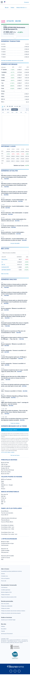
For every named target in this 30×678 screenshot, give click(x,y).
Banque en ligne (5, 541)
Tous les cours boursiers (7, 513)
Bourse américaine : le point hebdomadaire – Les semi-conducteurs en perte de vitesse (14, 239)
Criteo (2, 487)
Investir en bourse (5, 557)
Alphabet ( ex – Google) (7, 485)
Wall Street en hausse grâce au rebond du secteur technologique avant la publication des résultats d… (14, 193)
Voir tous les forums (15, 455)
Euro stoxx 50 (4, 494)
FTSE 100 (3, 498)
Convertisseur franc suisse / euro (9, 534)
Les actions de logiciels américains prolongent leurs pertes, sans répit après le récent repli (15, 385)
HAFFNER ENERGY (6, 269)
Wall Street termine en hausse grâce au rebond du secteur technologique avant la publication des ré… (14, 177)
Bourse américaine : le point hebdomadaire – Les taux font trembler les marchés (14, 200)
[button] (2, 2)
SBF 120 (3, 502)
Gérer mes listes (5, 273)
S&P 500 (3, 496)
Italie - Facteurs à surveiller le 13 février (11, 391)
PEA (2, 559)
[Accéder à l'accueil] (2, 7)
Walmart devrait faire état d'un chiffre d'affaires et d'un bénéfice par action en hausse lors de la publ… (14, 378)
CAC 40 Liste (4, 464)
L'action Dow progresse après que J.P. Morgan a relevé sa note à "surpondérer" (14, 357)
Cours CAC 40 (4, 514)
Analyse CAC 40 (5, 468)
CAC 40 (3, 264)
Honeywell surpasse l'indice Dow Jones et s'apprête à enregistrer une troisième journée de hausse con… (14, 324)
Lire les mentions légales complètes (8, 452)
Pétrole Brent (4, 259)
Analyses (18, 21)
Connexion (26, 2)
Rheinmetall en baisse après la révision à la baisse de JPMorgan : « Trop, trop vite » (14, 338)
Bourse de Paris (5, 462)
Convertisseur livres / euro (7, 532)
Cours (3, 21)
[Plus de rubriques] (27, 21)
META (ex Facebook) (6, 479)
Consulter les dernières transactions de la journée (12, 60)
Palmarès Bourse (5, 520)
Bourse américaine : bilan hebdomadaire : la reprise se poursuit (14, 213)
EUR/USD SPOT (5, 267)
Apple (2, 481)
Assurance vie (4, 548)
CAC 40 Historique (5, 466)
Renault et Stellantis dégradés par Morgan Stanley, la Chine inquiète (14, 396)
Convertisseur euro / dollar (7, 529)
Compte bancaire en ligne (7, 543)
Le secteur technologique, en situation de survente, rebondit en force (14, 226)
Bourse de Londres (5, 471)
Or (2, 262)
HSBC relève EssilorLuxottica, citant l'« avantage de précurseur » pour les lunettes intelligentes (14, 404)
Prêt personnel (4, 552)
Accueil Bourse (4, 511)
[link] (11, 571)
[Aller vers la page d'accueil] (4, 2)
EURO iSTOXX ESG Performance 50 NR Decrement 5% (14, 28)
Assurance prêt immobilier (7, 555)
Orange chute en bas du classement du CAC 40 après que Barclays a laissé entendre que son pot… (13, 316)
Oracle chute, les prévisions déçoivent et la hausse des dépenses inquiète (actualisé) (14, 419)
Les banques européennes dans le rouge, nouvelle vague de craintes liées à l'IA (14, 370)
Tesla (2, 483)
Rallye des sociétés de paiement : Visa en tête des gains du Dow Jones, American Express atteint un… (14, 412)
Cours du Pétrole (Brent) (7, 522)
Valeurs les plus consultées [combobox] (9, 252)
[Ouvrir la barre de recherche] (20, 2)
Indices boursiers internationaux (9, 518)
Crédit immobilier (5, 550)
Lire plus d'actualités (15, 243)
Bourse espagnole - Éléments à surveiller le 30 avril (13, 344)
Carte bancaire (4, 545)
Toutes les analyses (15, 423)
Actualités (10, 21)
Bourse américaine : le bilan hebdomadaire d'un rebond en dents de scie (13, 219)
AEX (2, 503)
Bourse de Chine (5, 473)
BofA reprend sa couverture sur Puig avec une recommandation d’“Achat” (13, 331)
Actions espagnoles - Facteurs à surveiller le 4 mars (13, 364)
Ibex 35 (3, 500)
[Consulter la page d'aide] (22, 2)
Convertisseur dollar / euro (7, 527)
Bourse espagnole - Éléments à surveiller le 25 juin (13, 309)
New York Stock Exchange (7, 470)
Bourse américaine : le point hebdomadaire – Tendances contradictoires (13, 232)
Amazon (3, 488)
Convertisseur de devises (7, 525)
